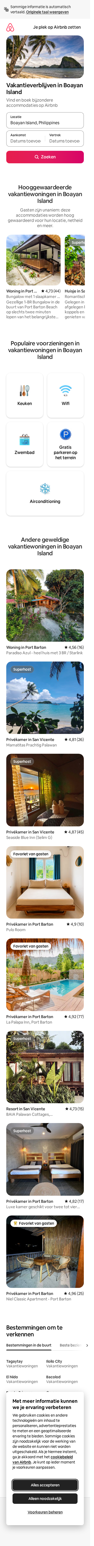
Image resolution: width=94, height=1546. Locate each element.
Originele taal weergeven (47, 12)
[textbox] (25, 141)
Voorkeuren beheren (45, 1512)
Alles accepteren (45, 1485)
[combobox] (45, 123)
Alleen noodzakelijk (45, 1498)
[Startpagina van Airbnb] (10, 27)
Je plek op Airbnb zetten (57, 27)
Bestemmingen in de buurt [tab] (28, 1345)
